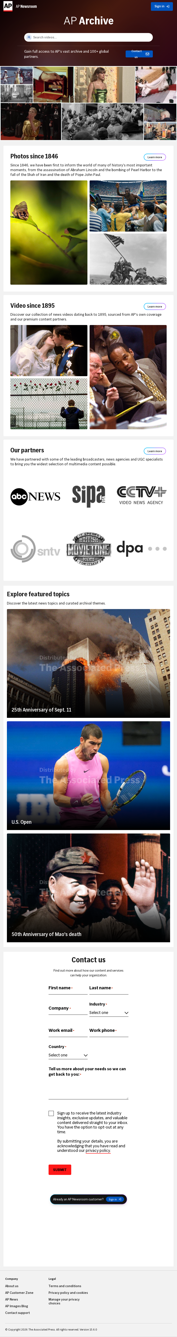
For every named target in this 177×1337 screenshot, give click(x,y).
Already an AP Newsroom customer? (78, 1199)
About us (11, 1286)
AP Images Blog (16, 1306)
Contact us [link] (136, 54)
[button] (20, 5)
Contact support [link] (17, 1313)
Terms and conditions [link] (65, 1286)
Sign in (113, 1199)
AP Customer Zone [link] (19, 1293)
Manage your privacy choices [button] (64, 1301)
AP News (11, 1299)
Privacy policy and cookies (68, 1293)
